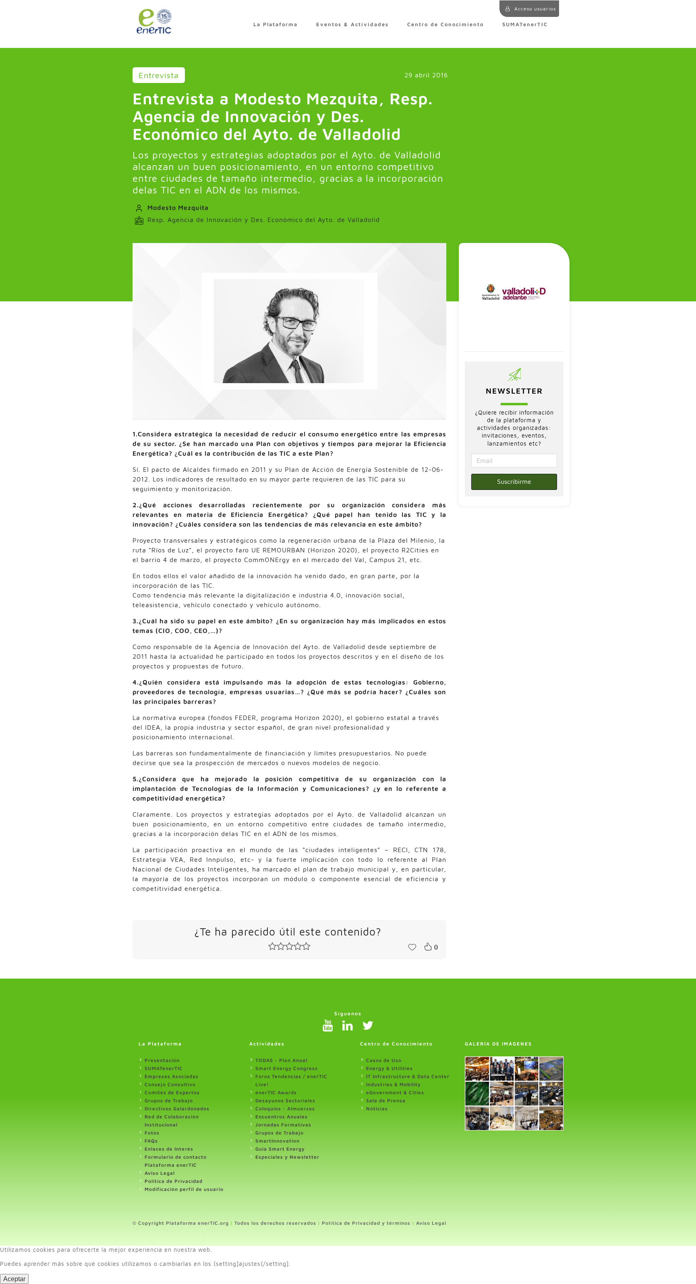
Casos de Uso (384, 1060)
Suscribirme (514, 481)
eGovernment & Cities (395, 1092)
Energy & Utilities (389, 1068)
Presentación (162, 1060)
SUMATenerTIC (525, 24)
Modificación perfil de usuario (184, 1189)
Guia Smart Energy (280, 1149)
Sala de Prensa (386, 1100)
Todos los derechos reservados (275, 1223)
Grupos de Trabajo (169, 1100)
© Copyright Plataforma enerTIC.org (181, 1223)
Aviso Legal (160, 1173)
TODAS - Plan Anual (281, 1060)
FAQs (151, 1141)
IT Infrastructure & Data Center (408, 1076)
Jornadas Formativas (283, 1125)
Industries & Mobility (393, 1084)
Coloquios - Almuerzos (285, 1109)
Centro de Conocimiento (445, 24)
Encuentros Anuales (281, 1117)
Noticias (377, 1109)
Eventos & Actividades (352, 24)
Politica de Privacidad (174, 1181)
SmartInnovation (277, 1141)
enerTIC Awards (276, 1092)
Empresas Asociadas (172, 1076)
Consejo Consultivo (170, 1084)
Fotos (152, 1133)
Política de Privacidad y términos (366, 1223)
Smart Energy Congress (286, 1068)
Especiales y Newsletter (287, 1157)
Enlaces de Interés (169, 1149)
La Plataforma (275, 24)
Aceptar (14, 1279)
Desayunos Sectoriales (285, 1100)
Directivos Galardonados (177, 1109)
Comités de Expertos (172, 1092)
